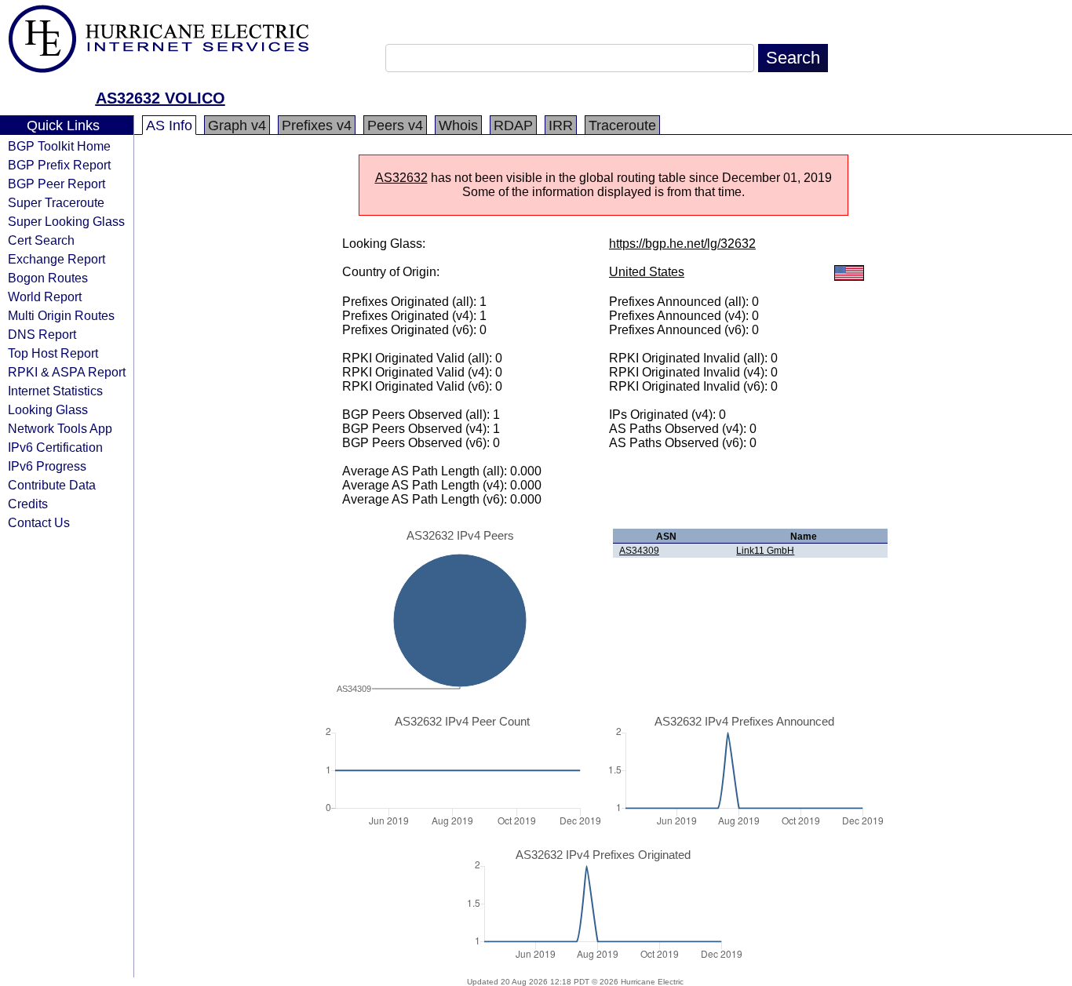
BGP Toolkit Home (59, 146)
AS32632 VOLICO (160, 98)
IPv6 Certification (55, 447)
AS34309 (639, 550)
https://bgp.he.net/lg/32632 (682, 243)
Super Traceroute (56, 202)
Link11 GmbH (765, 550)
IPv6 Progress (47, 466)
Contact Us (39, 522)
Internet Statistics (55, 391)
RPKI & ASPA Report (67, 372)
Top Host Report (53, 353)
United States (646, 271)
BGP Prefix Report (59, 165)
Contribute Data (52, 485)
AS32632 (401, 177)
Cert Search (41, 240)
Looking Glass (48, 409)
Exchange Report (56, 259)
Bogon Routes (48, 278)
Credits (28, 504)
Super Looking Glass (66, 221)
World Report (45, 296)
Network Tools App (60, 428)
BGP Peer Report (56, 183)
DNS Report (42, 334)
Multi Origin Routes (61, 315)
